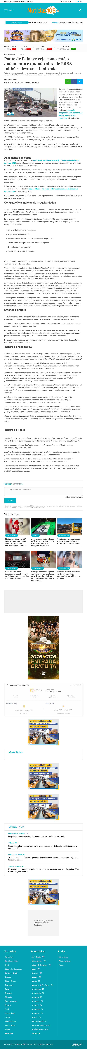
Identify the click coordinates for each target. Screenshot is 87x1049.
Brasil (7, 965)
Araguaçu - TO (37, 997)
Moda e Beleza (10, 1025)
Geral (7, 1009)
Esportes (8, 1005)
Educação (8, 997)
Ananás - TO (36, 977)
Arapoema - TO (37, 1013)
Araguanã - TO (37, 1005)
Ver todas (9, 1033)
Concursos (9, 985)
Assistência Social (11, 961)
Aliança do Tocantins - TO (41, 965)
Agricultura (9, 957)
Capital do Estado (11, 973)
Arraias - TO (36, 1017)
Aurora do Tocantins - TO (41, 1025)
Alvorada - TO (37, 973)
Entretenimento (11, 1001)
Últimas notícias (65, 961)
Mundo (7, 1029)
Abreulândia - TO (38, 957)
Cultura (7, 989)
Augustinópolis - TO (39, 1021)
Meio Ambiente (10, 1021)
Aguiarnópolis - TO (39, 961)
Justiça (7, 1017)
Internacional (10, 1013)
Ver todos (36, 1033)
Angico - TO (36, 981)
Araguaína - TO (37, 1001)
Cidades (8, 977)
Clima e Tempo (10, 981)
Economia (8, 993)
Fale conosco (63, 957)
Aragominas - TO (38, 989)
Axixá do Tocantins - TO (40, 1029)
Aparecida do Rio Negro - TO (42, 985)
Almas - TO (36, 969)
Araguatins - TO (37, 1009)
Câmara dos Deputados (13, 969)
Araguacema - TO (38, 993)
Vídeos (61, 965)
